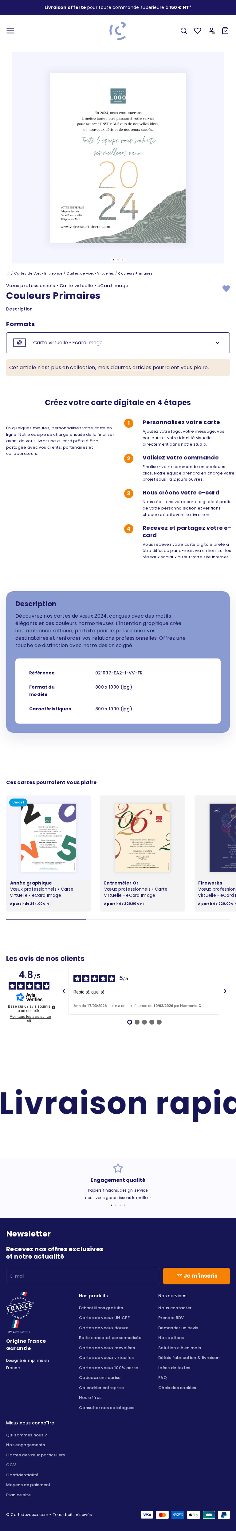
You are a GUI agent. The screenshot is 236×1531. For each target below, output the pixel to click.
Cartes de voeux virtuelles (106, 1358)
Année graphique (31, 883)
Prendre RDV (171, 1318)
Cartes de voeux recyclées (107, 1348)
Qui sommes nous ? (26, 1435)
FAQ (162, 1378)
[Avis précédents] (63, 991)
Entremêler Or (121, 883)
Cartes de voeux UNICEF (104, 1318)
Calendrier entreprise (101, 1388)
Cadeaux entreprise (100, 1378)
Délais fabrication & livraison (189, 1358)
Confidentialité (22, 1475)
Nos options (171, 1338)
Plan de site (18, 1495)
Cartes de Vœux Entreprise (38, 273)
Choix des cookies (177, 1388)
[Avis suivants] (225, 991)
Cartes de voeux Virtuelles (90, 273)
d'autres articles (131, 367)
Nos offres (90, 1397)
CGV (11, 1465)
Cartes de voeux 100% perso (108, 1368)
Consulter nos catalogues (107, 1408)
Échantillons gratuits (101, 1308)
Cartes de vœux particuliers (35, 1455)
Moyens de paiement (28, 1485)
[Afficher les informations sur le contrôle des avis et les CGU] (53, 1007)
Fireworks (210, 883)
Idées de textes (174, 1368)
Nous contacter (174, 1308)
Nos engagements (25, 1445)
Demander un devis (178, 1328)
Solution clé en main (179, 1348)
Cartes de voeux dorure (103, 1328)
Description (19, 309)
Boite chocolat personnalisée (110, 1338)
